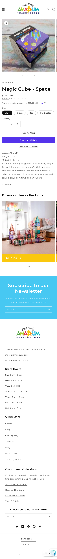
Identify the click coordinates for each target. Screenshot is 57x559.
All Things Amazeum (16, 484)
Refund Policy (12, 453)
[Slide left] (22, 75)
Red (31, 113)
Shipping (5, 98)
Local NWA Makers (15, 495)
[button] (3, 9)
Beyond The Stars (14, 490)
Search (8, 424)
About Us (10, 441)
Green (19, 113)
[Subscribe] (49, 309)
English (26, 544)
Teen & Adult (12, 501)
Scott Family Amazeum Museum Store (24, 554)
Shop (7, 429)
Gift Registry (11, 435)
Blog (7, 447)
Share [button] (8, 184)
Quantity (6, 119)
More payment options (28, 147)
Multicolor (45, 113)
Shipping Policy (13, 459)
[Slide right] (34, 75)
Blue (7, 113)
